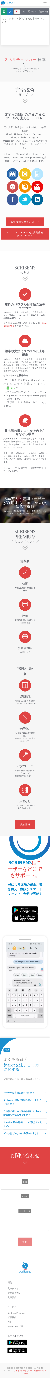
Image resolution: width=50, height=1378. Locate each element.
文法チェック (14, 1288)
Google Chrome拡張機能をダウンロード (25, 234)
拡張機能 (12, 1317)
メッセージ (24, 1210)
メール (24, 1196)
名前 (24, 1181)
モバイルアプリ (15, 1326)
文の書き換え (14, 1292)
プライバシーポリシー (23, 1370)
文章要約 (12, 1297)
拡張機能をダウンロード (25, 221)
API (9, 1321)
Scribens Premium (16, 1312)
